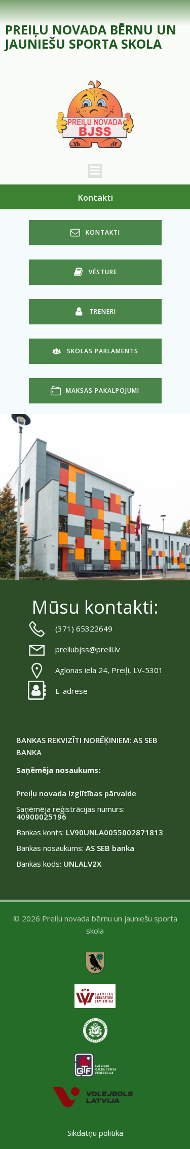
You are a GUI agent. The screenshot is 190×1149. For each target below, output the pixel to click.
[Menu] (95, 171)
